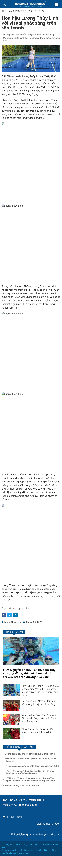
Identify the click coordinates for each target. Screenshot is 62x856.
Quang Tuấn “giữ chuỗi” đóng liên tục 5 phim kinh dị (28, 34)
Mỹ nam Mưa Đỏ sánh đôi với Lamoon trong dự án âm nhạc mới (31, 39)
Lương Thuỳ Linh (12, 622)
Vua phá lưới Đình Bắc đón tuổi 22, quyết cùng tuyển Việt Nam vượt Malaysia (38, 718)
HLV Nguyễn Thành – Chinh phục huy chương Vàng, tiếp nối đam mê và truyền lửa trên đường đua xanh (29, 673)
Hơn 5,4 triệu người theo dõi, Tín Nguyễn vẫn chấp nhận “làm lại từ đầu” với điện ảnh (30, 772)
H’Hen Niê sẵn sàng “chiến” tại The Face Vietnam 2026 (32, 766)
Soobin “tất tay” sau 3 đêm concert (22, 785)
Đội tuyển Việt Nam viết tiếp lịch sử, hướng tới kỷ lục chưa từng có (39, 703)
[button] (4, 4)
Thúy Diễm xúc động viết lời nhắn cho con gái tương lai (37, 731)
